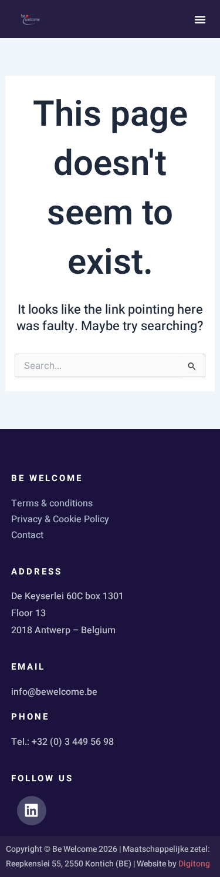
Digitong (194, 864)
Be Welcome (47, 478)
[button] (200, 19)
